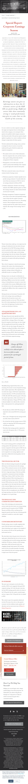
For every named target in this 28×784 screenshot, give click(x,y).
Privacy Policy (21, 773)
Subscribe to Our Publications (14, 641)
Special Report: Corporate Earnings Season (11, 17)
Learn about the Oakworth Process (14, 703)
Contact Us (9, 670)
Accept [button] (11, 781)
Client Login (17, 3)
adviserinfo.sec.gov (13, 768)
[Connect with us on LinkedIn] (13, 712)
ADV (14, 735)
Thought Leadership (10, 15)
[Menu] (24, 8)
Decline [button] (17, 781)
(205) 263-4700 (12, 666)
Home (3, 15)
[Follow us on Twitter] (17, 712)
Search (10, 3)
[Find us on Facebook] (10, 712)
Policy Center (14, 733)
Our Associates (9, 674)
